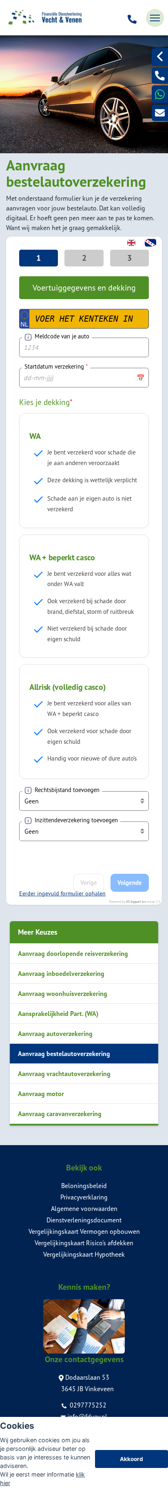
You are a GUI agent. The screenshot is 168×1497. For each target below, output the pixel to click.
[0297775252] (132, 17)
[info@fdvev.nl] (160, 113)
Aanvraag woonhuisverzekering (62, 993)
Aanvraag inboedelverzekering (61, 973)
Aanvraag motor (41, 1094)
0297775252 (87, 1405)
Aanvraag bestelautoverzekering (64, 1053)
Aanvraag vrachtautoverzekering (64, 1074)
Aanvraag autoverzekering (55, 1033)
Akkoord (131, 1459)
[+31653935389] (160, 94)
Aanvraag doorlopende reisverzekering (73, 953)
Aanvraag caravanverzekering (60, 1114)
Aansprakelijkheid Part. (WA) (58, 1013)
